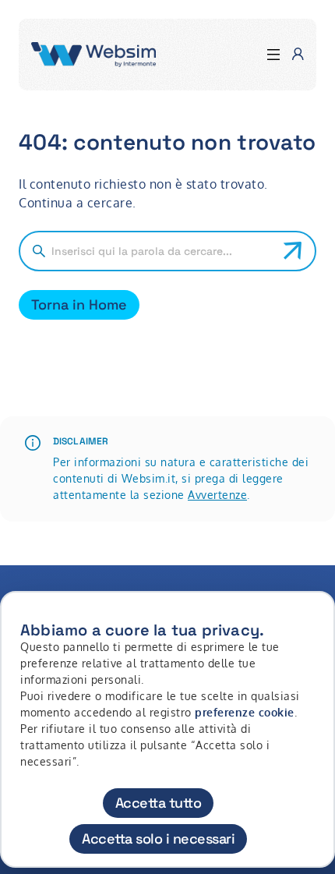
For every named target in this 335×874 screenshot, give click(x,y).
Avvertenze (217, 494)
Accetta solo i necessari (158, 838)
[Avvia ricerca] (293, 251)
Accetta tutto (158, 803)
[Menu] (273, 55)
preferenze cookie (244, 712)
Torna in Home (79, 304)
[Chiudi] (314, 617)
